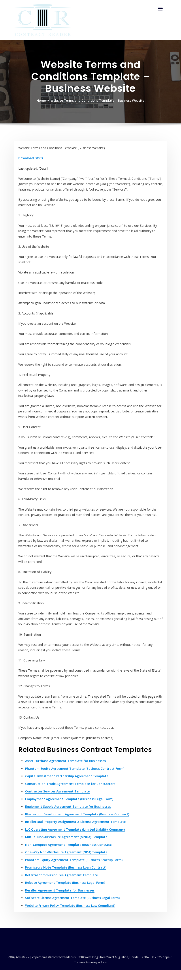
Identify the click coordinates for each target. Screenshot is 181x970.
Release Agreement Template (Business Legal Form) (65, 882)
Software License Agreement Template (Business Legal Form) (72, 898)
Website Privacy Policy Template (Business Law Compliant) (70, 905)
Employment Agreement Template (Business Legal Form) (69, 799)
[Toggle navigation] (160, 8)
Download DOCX (30, 158)
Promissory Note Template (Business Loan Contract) (65, 867)
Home (41, 100)
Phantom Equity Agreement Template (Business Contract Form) (74, 768)
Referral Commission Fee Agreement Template (61, 875)
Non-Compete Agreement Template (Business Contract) (68, 845)
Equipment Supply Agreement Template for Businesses (68, 806)
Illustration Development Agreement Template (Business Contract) (77, 814)
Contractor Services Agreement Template (57, 791)
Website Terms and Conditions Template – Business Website (97, 100)
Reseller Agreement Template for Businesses (59, 890)
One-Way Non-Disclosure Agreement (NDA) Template (66, 852)
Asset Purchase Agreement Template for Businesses (65, 761)
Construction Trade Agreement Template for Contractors (70, 784)
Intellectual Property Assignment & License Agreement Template (75, 822)
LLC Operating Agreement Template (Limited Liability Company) (75, 829)
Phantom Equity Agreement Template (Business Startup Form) (74, 860)
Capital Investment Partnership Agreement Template (66, 776)
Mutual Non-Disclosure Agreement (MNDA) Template (66, 837)
